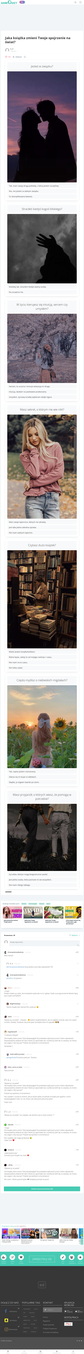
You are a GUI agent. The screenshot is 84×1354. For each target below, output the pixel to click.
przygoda (31, 1312)
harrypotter (26, 1320)
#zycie (48, 903)
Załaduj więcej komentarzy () (42, 1189)
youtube (33, 1324)
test (24, 1312)
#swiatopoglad (33, 903)
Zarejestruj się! (42, 1259)
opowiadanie (26, 1309)
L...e (9, 1112)
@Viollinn (9, 978)
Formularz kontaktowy (50, 1332)
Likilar (10, 1017)
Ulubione (18, 57)
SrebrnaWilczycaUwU (17, 1054)
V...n (11, 964)
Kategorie (40, 1352)
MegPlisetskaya (15, 1004)
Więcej (73, 1352)
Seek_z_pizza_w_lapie (15, 1067)
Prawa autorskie (48, 1325)
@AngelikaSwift (12, 1057)
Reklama (50, 1310)
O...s (9, 1080)
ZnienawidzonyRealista (15, 952)
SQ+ (22, 2)
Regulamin (46, 1321)
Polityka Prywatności (50, 1328)
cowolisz (33, 1331)
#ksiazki (24, 903)
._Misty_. (10, 1165)
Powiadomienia (57, 1352)
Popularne (24, 1352)
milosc (36, 1309)
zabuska (10, 1125)
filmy (35, 1320)
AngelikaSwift (12, 1032)
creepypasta (26, 1328)
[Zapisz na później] (25, 57)
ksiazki (25, 1324)
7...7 (11, 49)
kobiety (25, 1316)
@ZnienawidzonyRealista (15, 967)
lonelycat (11, 1150)
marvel (25, 1331)
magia (32, 1316)
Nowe (8, 1352)
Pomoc (45, 1317)
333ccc (10, 988)
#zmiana (41, 903)
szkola (35, 1328)
